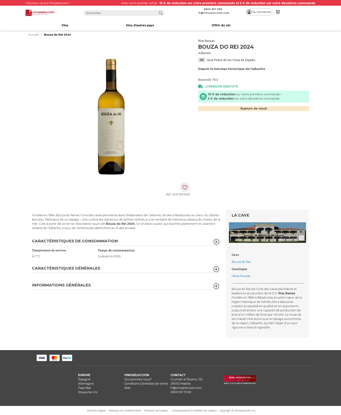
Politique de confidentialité (125, 410)
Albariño (204, 53)
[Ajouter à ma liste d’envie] (185, 187)
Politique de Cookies (156, 410)
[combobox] (124, 13)
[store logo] (40, 13)
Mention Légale (96, 410)
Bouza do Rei (241, 262)
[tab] (126, 242)
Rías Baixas (206, 40)
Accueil (33, 34)
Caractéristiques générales (66, 268)
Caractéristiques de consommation (75, 241)
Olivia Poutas (241, 276)
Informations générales (61, 285)
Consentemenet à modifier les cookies (194, 410)
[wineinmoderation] (240, 383)
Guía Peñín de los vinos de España (231, 60)
